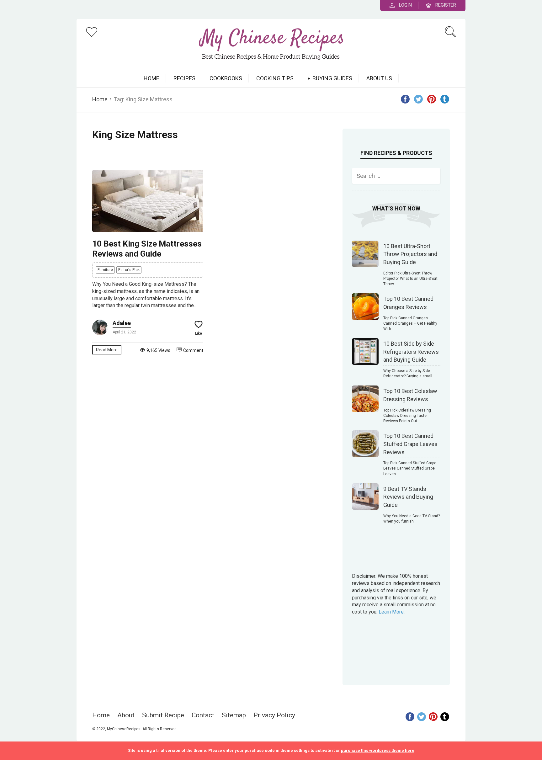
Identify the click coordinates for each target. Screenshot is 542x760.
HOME (151, 78)
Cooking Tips (275, 78)
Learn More (391, 612)
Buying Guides (332, 78)
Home (100, 99)
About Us (379, 78)
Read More (107, 349)
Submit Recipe (163, 715)
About (126, 715)
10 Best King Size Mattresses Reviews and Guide (147, 248)
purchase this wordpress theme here (377, 750)
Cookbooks (226, 78)
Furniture (105, 270)
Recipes (184, 78)
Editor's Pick (129, 270)
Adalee (122, 323)
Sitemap (234, 715)
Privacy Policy (274, 715)
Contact (203, 715)
